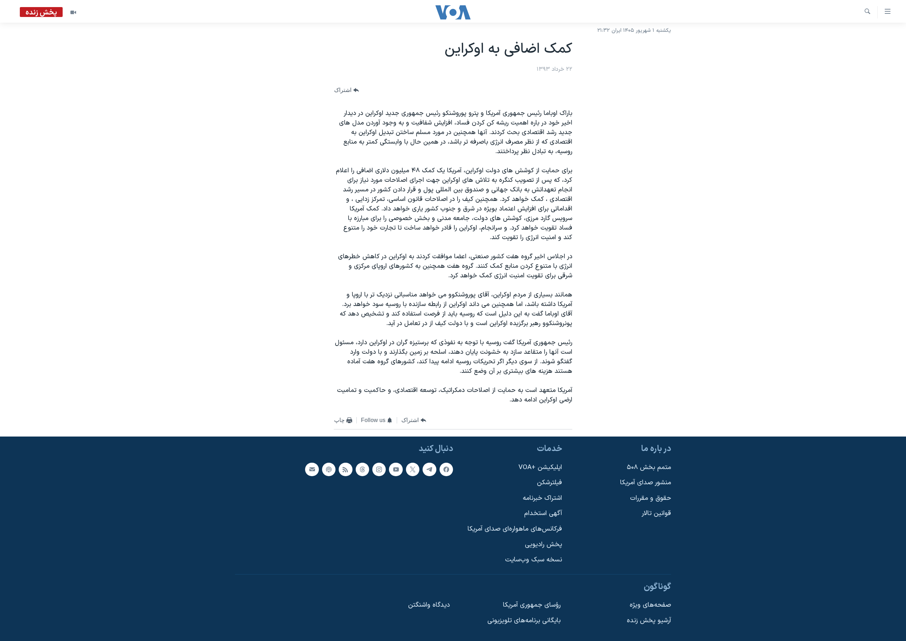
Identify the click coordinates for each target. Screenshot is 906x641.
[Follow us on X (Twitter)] (412, 469)
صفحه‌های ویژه (650, 605)
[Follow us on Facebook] (446, 469)
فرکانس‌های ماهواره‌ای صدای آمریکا (515, 529)
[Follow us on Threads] (362, 469)
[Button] (346, 90)
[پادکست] (329, 469)
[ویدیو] (73, 12)
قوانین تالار (656, 513)
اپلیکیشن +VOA (540, 467)
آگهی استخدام (543, 513)
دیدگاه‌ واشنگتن (429, 605)
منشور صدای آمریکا (645, 482)
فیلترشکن (549, 482)
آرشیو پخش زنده (649, 620)
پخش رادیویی (543, 544)
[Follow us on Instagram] (379, 469)
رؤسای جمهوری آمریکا (532, 605)
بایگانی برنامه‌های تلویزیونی (524, 620)
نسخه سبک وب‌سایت (533, 560)
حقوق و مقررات (650, 498)
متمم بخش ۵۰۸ (649, 467)
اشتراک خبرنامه (542, 498)
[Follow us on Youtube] (395, 469)
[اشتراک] (312, 469)
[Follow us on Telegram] (429, 469)
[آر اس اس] (345, 469)
